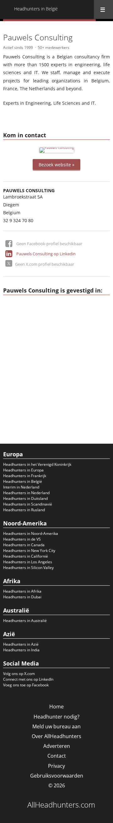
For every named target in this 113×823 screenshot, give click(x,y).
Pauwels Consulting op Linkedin (46, 254)
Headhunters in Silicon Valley (28, 567)
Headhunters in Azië (21, 644)
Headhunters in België (22, 481)
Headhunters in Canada (24, 545)
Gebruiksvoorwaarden (56, 775)
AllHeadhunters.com (61, 805)
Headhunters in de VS (22, 539)
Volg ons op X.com (19, 673)
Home (56, 706)
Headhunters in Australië (25, 620)
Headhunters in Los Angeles (27, 562)
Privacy (56, 765)
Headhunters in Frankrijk (24, 475)
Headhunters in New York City (29, 550)
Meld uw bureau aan (56, 726)
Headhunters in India (21, 650)
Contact (56, 755)
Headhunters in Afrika (22, 591)
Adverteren (56, 746)
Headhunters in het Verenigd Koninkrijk (37, 464)
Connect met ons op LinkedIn (28, 679)
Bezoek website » (56, 164)
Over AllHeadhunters (56, 736)
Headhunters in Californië (25, 556)
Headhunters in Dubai (22, 597)
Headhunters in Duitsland (25, 498)
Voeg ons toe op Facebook (26, 685)
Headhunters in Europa (23, 470)
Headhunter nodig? (56, 716)
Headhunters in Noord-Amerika (30, 533)
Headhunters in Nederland (26, 492)
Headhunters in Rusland (24, 509)
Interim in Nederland (21, 487)
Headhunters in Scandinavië (27, 504)
